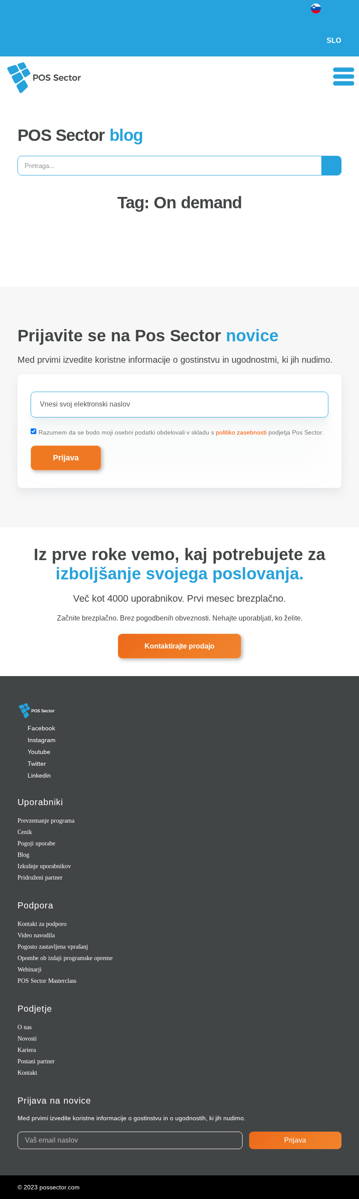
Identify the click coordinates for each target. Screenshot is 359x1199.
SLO (334, 40)
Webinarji (30, 969)
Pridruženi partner (40, 877)
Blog (23, 855)
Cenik (25, 832)
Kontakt (27, 1072)
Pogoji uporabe (36, 843)
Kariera (27, 1050)
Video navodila (36, 935)
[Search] (331, 165)
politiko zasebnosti (241, 431)
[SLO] (334, 15)
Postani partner (36, 1061)
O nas (25, 1027)
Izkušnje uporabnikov (44, 866)
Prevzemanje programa (46, 820)
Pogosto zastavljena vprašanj (53, 946)
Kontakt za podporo (42, 924)
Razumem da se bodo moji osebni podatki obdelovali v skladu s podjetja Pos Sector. (181, 431)
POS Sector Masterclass (47, 981)
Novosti (27, 1038)
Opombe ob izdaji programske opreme (65, 958)
